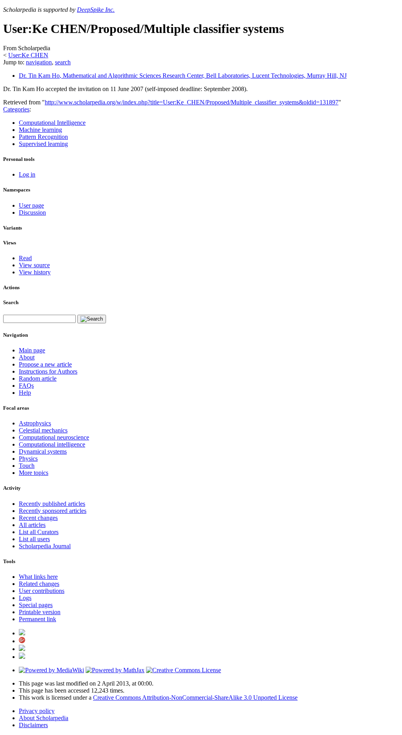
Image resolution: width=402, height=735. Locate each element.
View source (34, 265)
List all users (34, 539)
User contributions (41, 590)
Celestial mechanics (43, 430)
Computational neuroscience (54, 437)
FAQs (26, 385)
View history (35, 272)
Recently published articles (52, 503)
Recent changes (38, 517)
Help (25, 392)
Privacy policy (37, 711)
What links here (38, 576)
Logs (25, 598)
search (63, 62)
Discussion (32, 212)
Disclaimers (33, 725)
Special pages (36, 605)
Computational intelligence (52, 444)
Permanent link (37, 619)
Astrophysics (35, 423)
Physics (28, 458)
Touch (27, 465)
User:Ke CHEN (28, 55)
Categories (16, 109)
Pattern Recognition (43, 136)
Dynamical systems (43, 451)
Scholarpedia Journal (45, 546)
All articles (32, 525)
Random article (38, 378)
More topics (33, 472)
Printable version (39, 612)
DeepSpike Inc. (96, 9)
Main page (32, 350)
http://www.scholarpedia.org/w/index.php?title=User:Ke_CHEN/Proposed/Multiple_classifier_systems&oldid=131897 (191, 102)
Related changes (39, 583)
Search (10, 302)
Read (25, 258)
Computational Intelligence (52, 122)
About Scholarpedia (43, 718)
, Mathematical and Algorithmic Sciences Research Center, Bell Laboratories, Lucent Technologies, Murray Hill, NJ (183, 75)
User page (31, 205)
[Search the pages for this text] (91, 319)
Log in (27, 174)
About (27, 357)
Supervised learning (43, 143)
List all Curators (38, 532)
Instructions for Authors (48, 371)
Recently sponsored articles (52, 510)
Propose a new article (45, 364)
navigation (39, 62)
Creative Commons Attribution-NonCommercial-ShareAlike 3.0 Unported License (195, 697)
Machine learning (40, 129)
